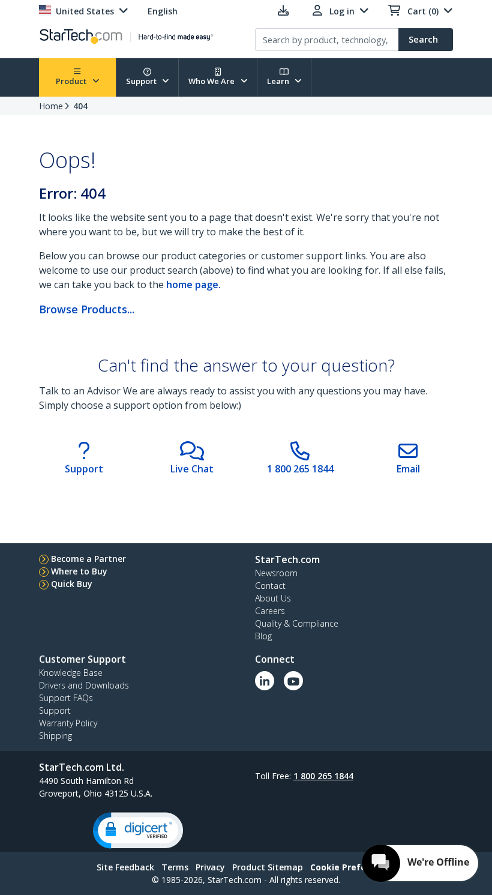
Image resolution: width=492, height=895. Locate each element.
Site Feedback (125, 867)
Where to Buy (79, 571)
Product (72, 81)
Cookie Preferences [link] (352, 867)
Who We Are (212, 81)
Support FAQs (66, 698)
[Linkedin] (264, 680)
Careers (270, 610)
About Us (273, 598)
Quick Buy (71, 583)
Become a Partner (88, 558)
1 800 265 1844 (323, 776)
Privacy (210, 867)
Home (51, 106)
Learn (279, 81)
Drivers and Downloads (84, 685)
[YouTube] (293, 680)
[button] (138, 830)
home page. (193, 284)
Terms (174, 867)
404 (80, 106)
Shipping (55, 735)
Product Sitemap (267, 867)
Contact (270, 585)
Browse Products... (86, 309)
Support (142, 81)
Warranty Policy (68, 723)
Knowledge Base (71, 672)
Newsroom (276, 573)
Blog (263, 636)
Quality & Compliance (296, 623)
